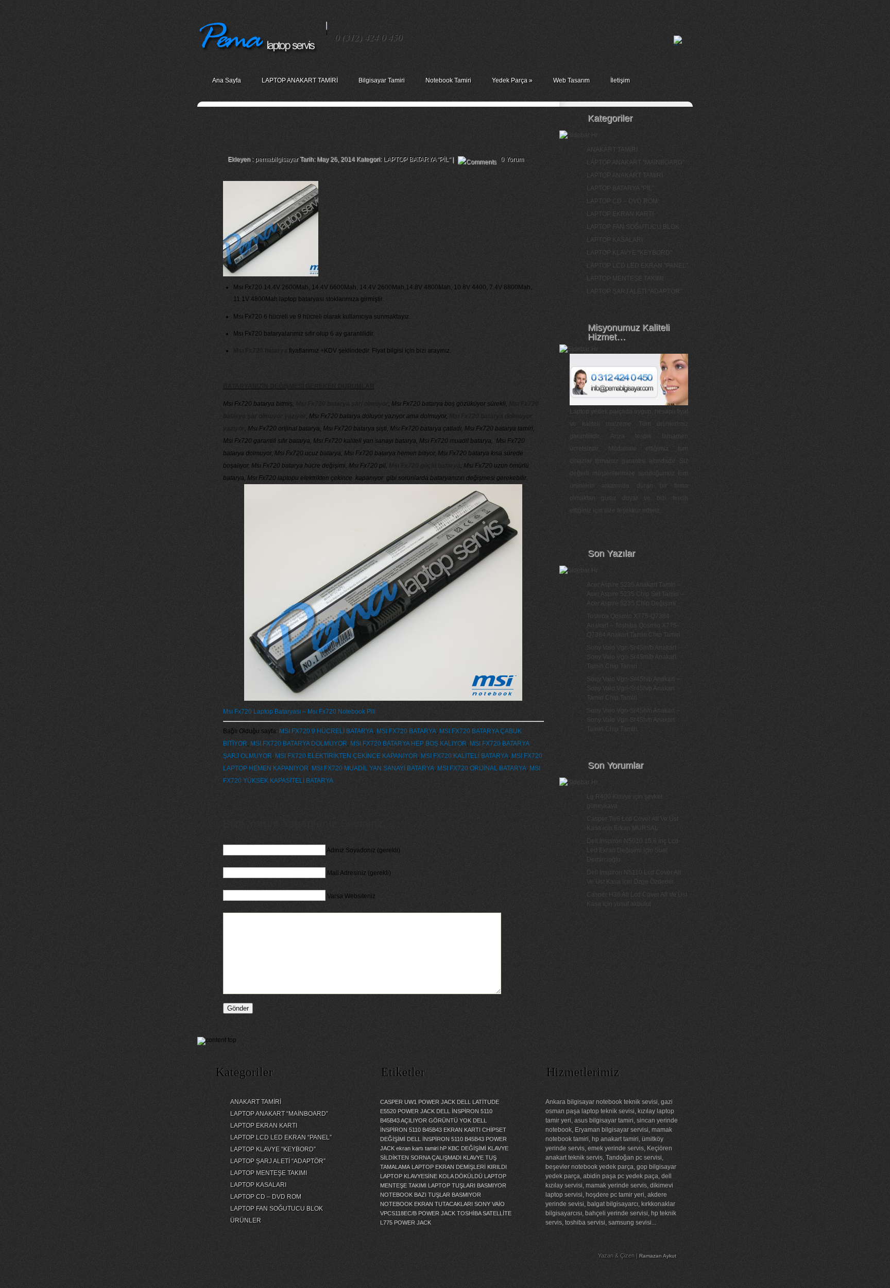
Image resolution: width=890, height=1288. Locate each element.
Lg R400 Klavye (609, 796)
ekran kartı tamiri (417, 1148)
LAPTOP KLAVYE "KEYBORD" (629, 252)
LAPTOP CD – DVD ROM (622, 201)
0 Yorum (512, 159)
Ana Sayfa (226, 80)
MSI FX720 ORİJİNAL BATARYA (481, 768)
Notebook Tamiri (448, 80)
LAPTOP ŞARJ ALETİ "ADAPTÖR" (634, 291)
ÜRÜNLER (245, 1220)
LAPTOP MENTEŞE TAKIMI (625, 278)
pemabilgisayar (276, 159)
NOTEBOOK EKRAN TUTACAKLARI (426, 1204)
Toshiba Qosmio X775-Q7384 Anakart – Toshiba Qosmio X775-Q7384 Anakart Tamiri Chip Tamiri (633, 625)
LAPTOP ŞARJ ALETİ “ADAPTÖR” (278, 1161)
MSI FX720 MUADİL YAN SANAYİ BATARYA (373, 768)
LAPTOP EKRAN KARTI (620, 214)
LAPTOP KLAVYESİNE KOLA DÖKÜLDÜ (431, 1176)
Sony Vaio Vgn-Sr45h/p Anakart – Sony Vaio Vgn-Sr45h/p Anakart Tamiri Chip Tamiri (633, 688)
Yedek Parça (512, 80)
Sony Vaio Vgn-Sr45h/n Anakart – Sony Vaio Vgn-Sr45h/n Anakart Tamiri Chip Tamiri (633, 720)
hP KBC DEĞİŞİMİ (463, 1148)
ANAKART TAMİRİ (612, 149)
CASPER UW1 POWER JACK (417, 1102)
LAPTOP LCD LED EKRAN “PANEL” (281, 1137)
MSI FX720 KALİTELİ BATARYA (464, 755)
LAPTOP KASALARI (615, 239)
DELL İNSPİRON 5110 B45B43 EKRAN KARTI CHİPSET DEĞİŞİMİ (443, 1129)
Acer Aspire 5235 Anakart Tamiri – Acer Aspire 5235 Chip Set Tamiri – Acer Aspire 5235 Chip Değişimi (635, 594)
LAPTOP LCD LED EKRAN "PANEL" (637, 265)
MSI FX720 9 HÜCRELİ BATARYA (326, 731)
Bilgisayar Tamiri (381, 80)
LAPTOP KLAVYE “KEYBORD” (273, 1149)
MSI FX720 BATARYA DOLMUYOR (298, 743)
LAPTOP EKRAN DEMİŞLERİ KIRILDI (459, 1167)
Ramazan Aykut (657, 1256)
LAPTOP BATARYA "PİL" (417, 159)
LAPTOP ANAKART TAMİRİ (300, 80)
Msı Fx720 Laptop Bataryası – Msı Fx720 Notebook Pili (299, 711)
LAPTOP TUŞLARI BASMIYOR (467, 1185)
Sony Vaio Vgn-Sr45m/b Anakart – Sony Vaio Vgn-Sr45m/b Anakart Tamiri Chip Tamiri (634, 657)
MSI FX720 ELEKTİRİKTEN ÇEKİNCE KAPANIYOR (346, 755)
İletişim (620, 80)
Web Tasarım (571, 80)
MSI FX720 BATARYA (406, 731)
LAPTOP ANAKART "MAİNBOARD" (635, 162)
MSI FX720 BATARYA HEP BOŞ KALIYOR (408, 743)
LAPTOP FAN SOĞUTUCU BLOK (633, 226)
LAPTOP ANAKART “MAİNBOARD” (279, 1113)
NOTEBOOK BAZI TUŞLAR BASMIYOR (430, 1195)
